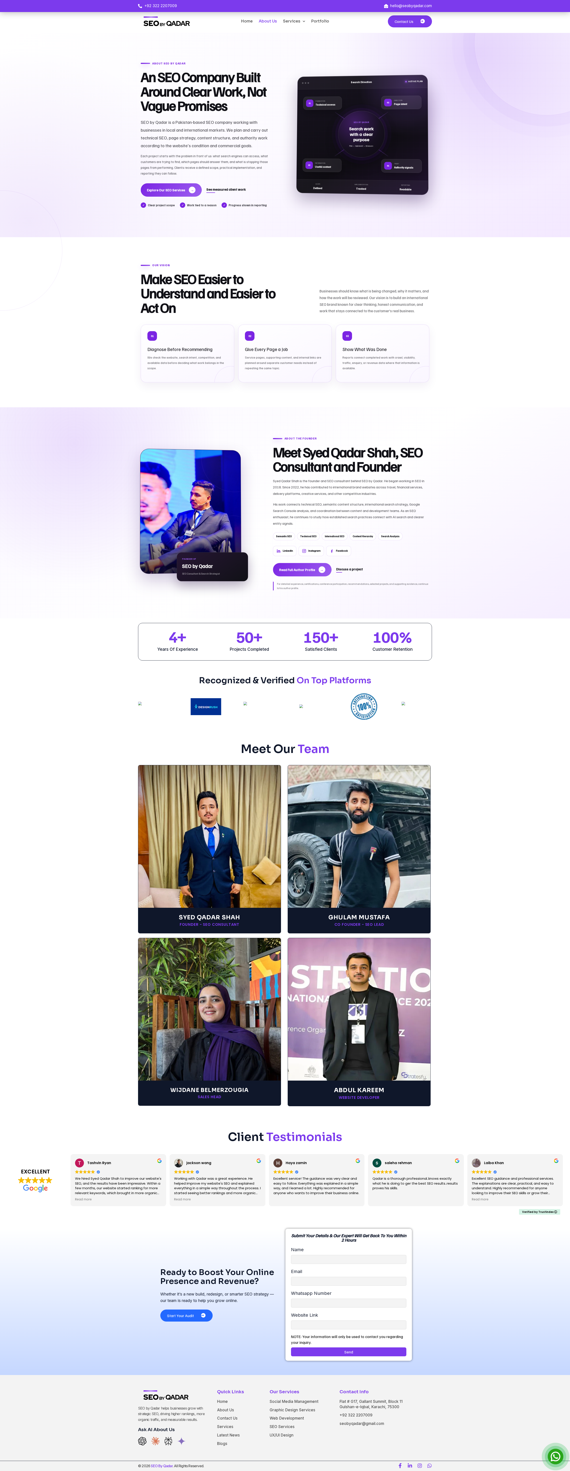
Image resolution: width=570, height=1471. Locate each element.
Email (296, 1271)
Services (291, 21)
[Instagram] (419, 1465)
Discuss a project (349, 569)
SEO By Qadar (161, 1466)
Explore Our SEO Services (170, 190)
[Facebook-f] (400, 1465)
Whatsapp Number (311, 1293)
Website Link (304, 1315)
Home (247, 21)
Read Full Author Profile (301, 570)
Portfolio (320, 21)
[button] (410, 21)
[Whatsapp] (429, 1465)
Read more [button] (83, 1200)
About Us (268, 21)
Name (297, 1249)
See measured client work (226, 189)
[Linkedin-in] (409, 1465)
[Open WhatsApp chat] (555, 1456)
